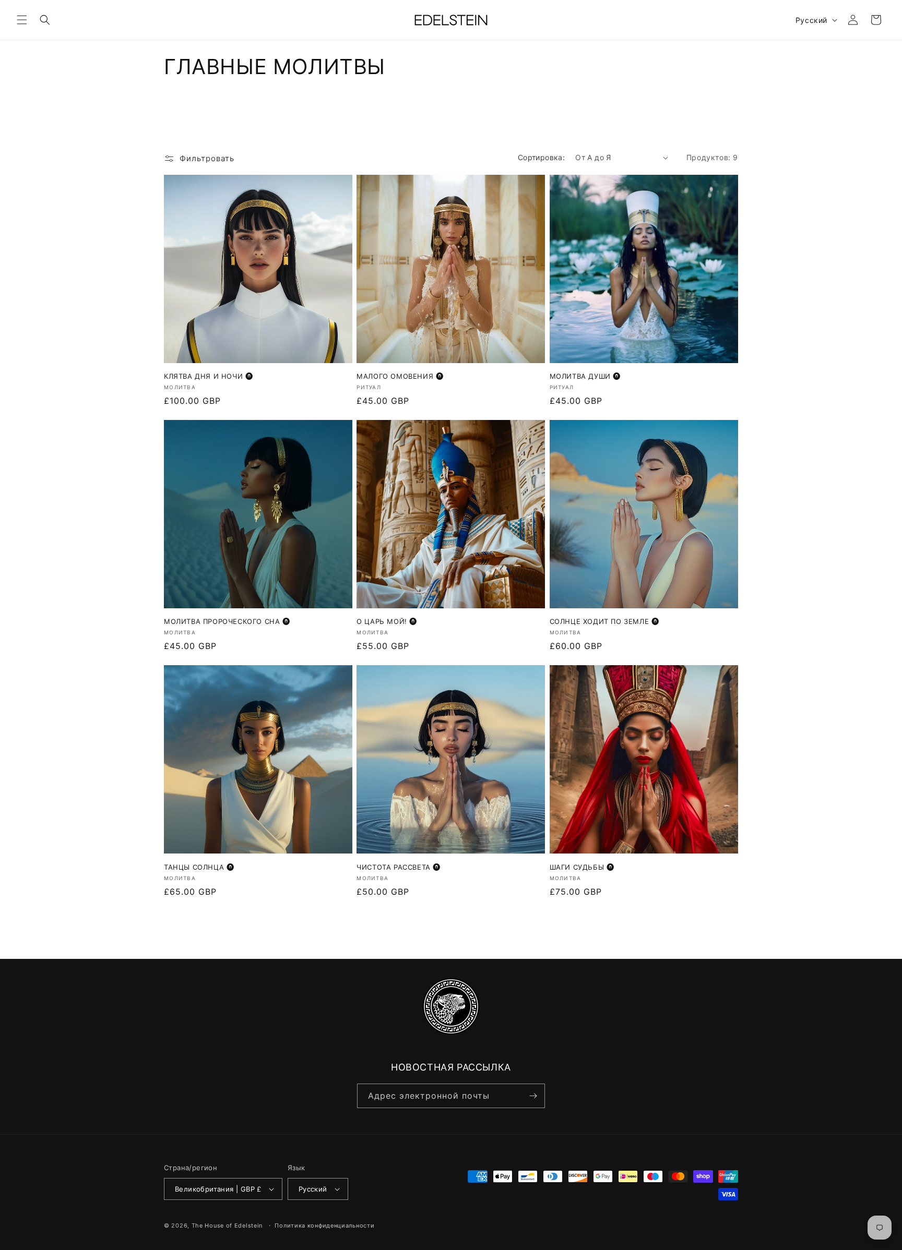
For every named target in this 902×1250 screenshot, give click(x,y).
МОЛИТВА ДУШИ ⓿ (585, 376)
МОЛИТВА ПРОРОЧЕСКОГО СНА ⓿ (227, 621)
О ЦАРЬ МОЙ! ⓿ (387, 621)
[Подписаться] (532, 1096)
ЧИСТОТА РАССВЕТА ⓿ (399, 867)
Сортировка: (541, 157)
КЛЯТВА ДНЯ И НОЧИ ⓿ (208, 376)
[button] (21, 19)
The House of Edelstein (227, 1225)
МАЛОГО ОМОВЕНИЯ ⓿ (400, 376)
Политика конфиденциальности (324, 1225)
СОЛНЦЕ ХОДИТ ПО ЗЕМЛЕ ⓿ (604, 621)
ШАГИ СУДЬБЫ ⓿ (582, 867)
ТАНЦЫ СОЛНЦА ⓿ (199, 867)
